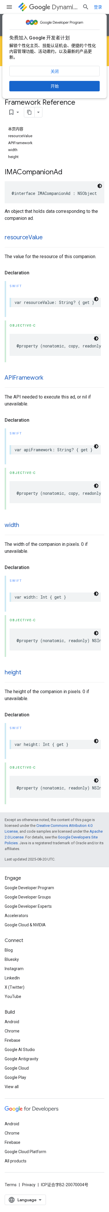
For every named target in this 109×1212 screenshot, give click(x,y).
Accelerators (16, 915)
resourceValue (24, 237)
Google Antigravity (21, 1059)
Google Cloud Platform (25, 1151)
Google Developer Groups (28, 897)
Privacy (28, 1184)
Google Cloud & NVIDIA (25, 925)
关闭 (55, 71)
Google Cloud (17, 1068)
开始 (55, 86)
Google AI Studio (20, 1049)
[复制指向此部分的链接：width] (25, 525)
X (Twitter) (14, 987)
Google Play (15, 1077)
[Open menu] (9, 7)
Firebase (12, 1040)
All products (15, 1161)
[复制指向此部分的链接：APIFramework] (49, 378)
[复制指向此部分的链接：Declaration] (35, 272)
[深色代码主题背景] (99, 186)
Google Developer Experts (28, 906)
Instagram (14, 968)
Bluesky (12, 959)
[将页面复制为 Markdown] (29, 112)
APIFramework (24, 377)
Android (12, 1021)
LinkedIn (12, 978)
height (13, 672)
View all (12, 1086)
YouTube (13, 996)
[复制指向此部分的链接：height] (27, 672)
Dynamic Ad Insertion (65, 7)
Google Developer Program (29, 887)
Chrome (12, 1031)
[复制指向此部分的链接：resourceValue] (48, 237)
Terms (11, 1184)
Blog (9, 950)
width (12, 525)
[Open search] (85, 6)
